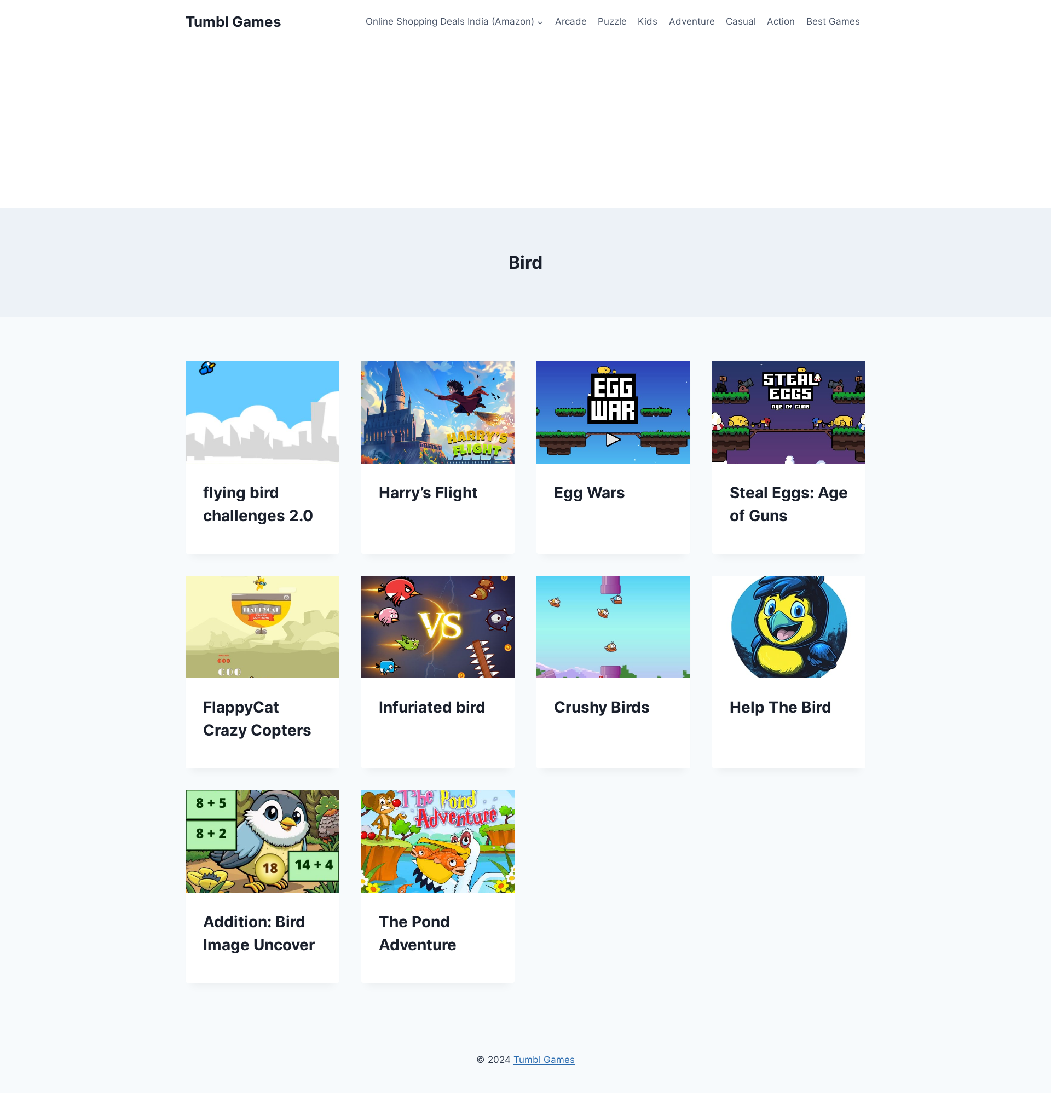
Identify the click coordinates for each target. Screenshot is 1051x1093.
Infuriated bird (432, 707)
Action (781, 21)
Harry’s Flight (428, 492)
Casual (741, 21)
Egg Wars (589, 492)
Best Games (833, 21)
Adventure (692, 21)
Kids (647, 21)
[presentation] (262, 412)
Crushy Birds (602, 707)
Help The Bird (780, 707)
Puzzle (612, 21)
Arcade (571, 21)
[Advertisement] (525, 126)
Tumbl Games (544, 1059)
